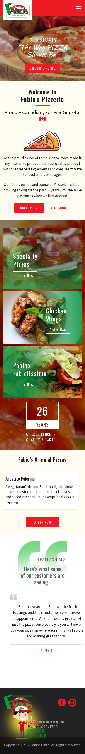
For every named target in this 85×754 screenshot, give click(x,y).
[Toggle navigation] (78, 8)
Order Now (42, 522)
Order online (42, 68)
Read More (58, 207)
